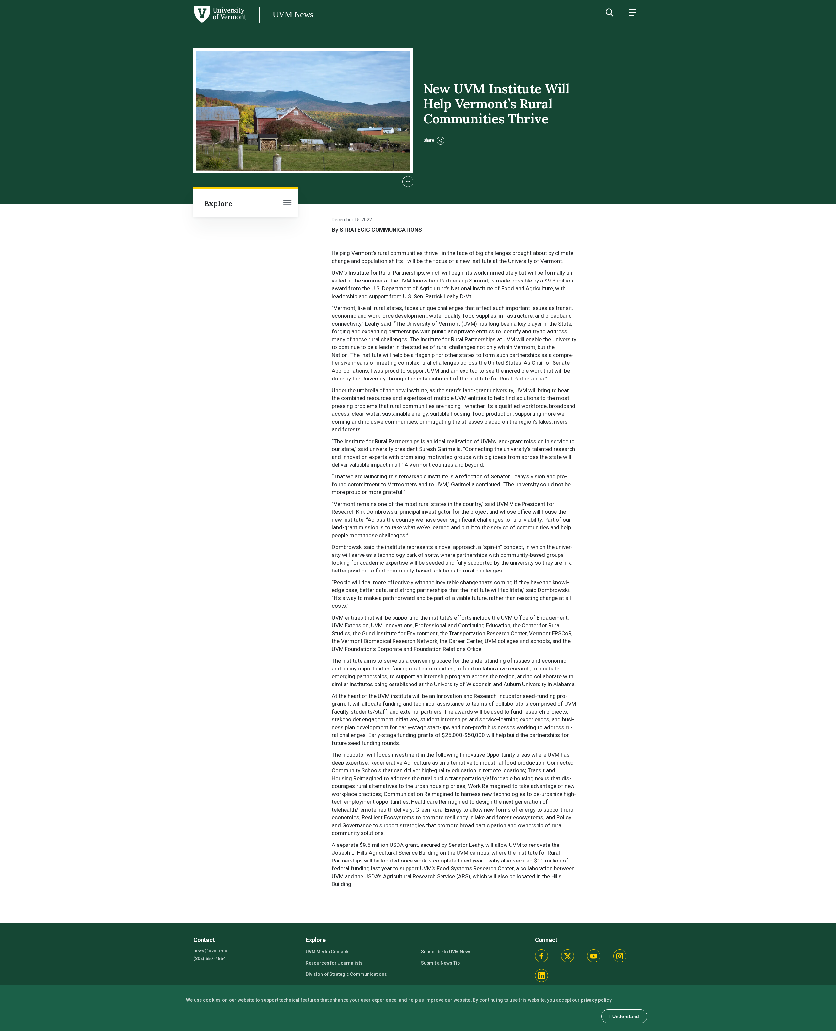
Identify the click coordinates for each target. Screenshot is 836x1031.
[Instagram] (619, 955)
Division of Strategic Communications (346, 974)
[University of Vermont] (123, 22)
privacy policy (596, 1000)
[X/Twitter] (567, 955)
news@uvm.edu (210, 950)
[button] (407, 181)
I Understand (624, 1016)
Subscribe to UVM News (446, 951)
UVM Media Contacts (328, 951)
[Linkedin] (541, 975)
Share (429, 140)
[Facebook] (541, 955)
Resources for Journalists (334, 963)
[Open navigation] (287, 203)
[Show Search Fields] (609, 12)
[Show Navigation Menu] (632, 12)
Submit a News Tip (440, 963)
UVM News (293, 14)
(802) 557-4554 (209, 958)
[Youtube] (593, 955)
